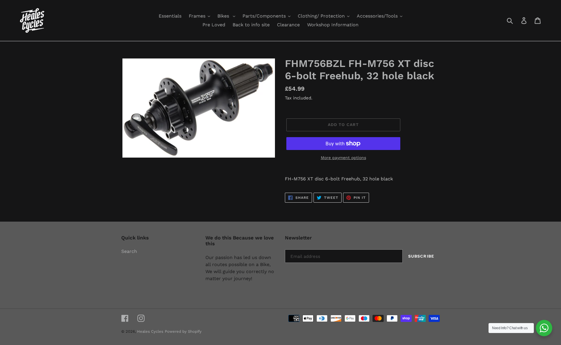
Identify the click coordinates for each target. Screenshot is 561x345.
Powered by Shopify (183, 331)
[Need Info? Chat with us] (544, 328)
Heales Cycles (150, 331)
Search (129, 251)
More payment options (343, 157)
